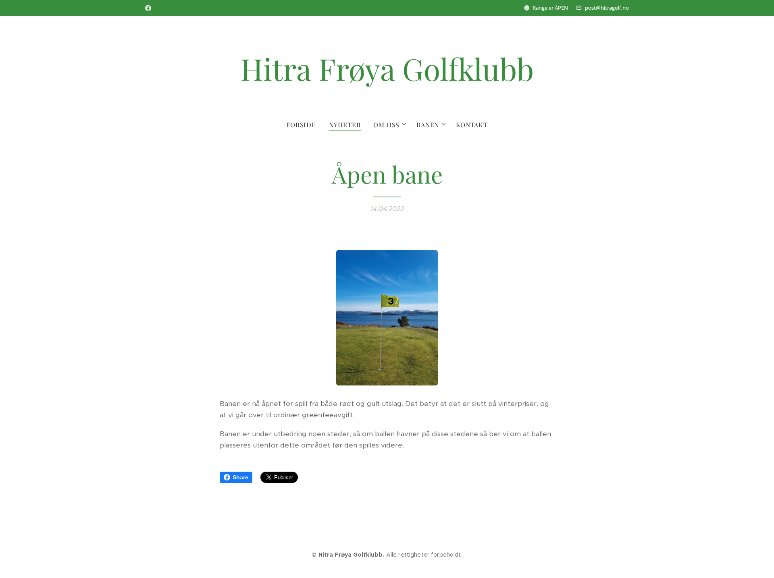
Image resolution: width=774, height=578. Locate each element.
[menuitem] (304, 125)
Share (240, 477)
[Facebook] (148, 8)
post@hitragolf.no (607, 7)
